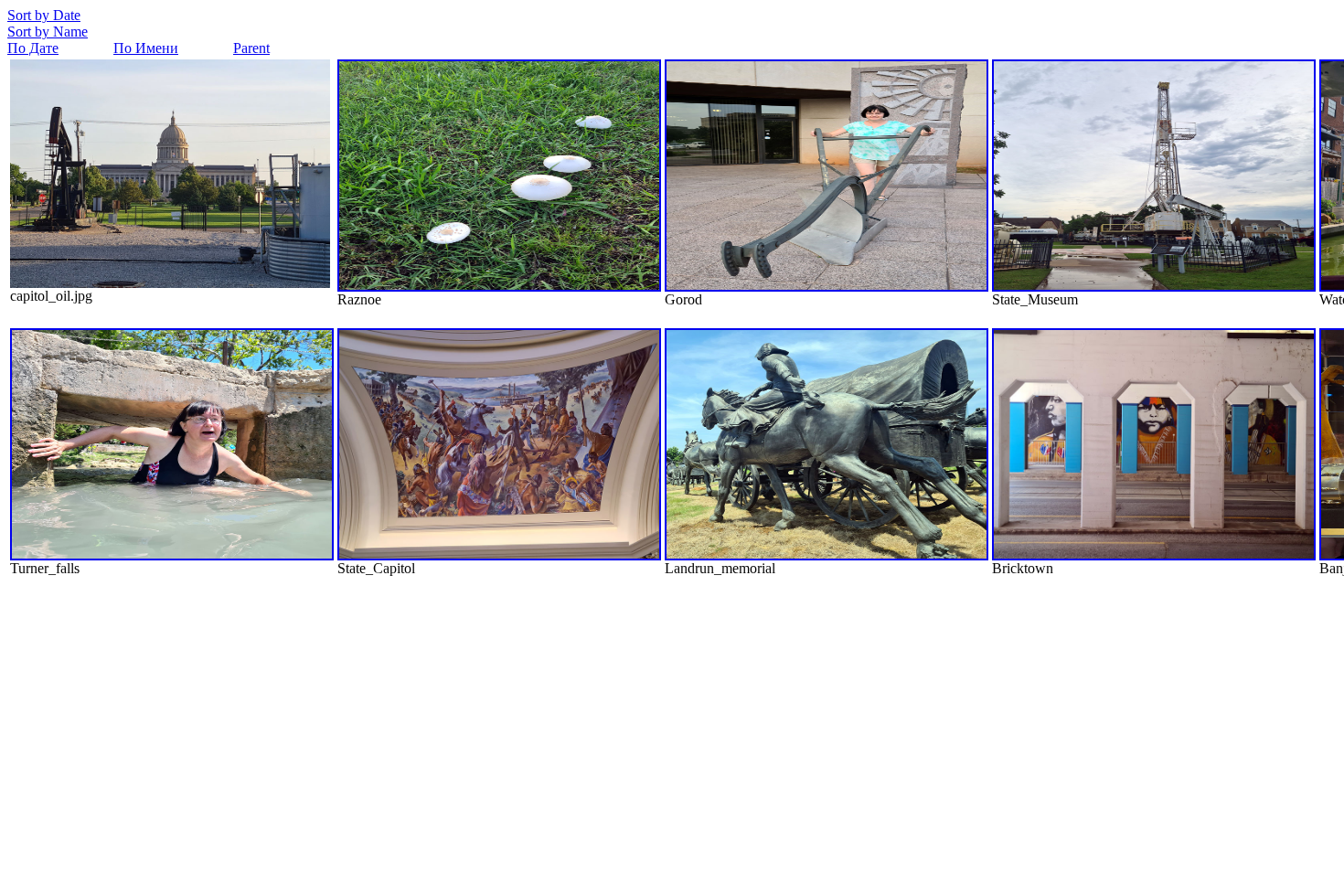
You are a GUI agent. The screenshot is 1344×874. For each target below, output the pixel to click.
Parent (251, 48)
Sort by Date (43, 15)
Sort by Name (47, 31)
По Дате (33, 48)
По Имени (145, 48)
